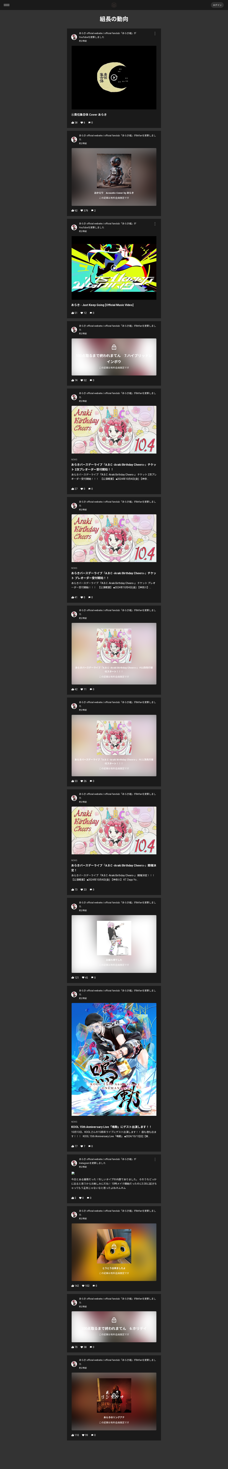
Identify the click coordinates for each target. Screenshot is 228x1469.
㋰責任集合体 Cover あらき (89, 114)
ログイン (217, 4)
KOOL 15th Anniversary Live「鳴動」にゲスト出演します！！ (111, 1127)
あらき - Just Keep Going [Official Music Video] (102, 305)
